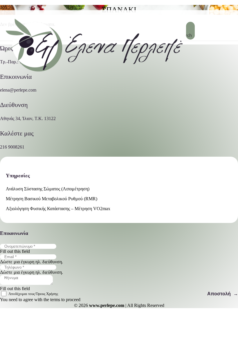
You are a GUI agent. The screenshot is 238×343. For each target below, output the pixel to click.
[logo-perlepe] (93, 73)
